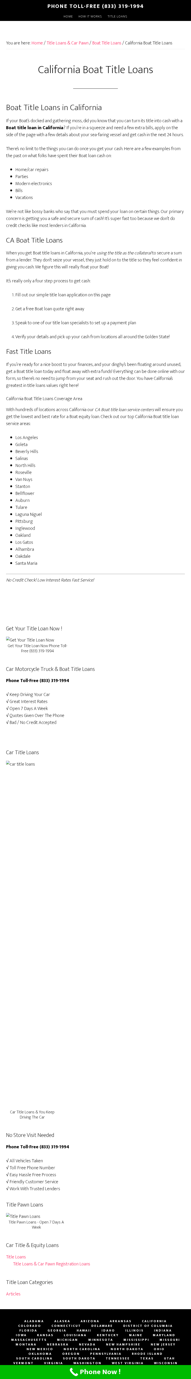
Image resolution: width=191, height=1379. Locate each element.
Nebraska (58, 1344)
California (154, 1321)
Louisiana (75, 1335)
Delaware (102, 1326)
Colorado (29, 1326)
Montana (26, 1344)
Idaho (108, 1330)
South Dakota (79, 1358)
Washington (87, 1363)
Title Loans (16, 1257)
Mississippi (136, 1340)
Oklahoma (40, 1353)
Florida (28, 1330)
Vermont (23, 1363)
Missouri (170, 1340)
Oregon (71, 1353)
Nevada (87, 1344)
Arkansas (121, 1321)
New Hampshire (123, 1344)
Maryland (164, 1335)
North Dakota (127, 1349)
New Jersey (163, 1344)
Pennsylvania (106, 1353)
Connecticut (66, 1326)
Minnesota (100, 1340)
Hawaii (84, 1330)
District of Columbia (148, 1326)
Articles (13, 1294)
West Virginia (128, 1363)
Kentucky (108, 1335)
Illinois (134, 1330)
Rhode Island (147, 1353)
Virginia (53, 1363)
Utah (169, 1358)
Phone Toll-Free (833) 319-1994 (95, 6)
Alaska (62, 1321)
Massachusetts (29, 1340)
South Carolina (34, 1358)
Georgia (57, 1330)
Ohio (159, 1349)
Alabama (34, 1321)
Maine (136, 1335)
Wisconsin (166, 1363)
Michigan (67, 1340)
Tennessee (118, 1358)
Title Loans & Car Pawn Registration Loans (51, 1264)
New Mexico (40, 1349)
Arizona (90, 1321)
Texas (147, 1358)
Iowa (21, 1335)
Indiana (163, 1330)
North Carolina (82, 1349)
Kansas (45, 1335)
